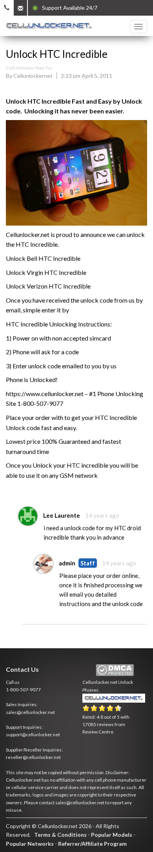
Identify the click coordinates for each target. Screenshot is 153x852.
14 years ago (102, 515)
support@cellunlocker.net (33, 734)
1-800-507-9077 (23, 689)
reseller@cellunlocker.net (33, 757)
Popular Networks (30, 843)
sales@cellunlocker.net (30, 712)
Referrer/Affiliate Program (92, 843)
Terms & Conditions (60, 834)
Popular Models (111, 834)
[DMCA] (115, 670)
